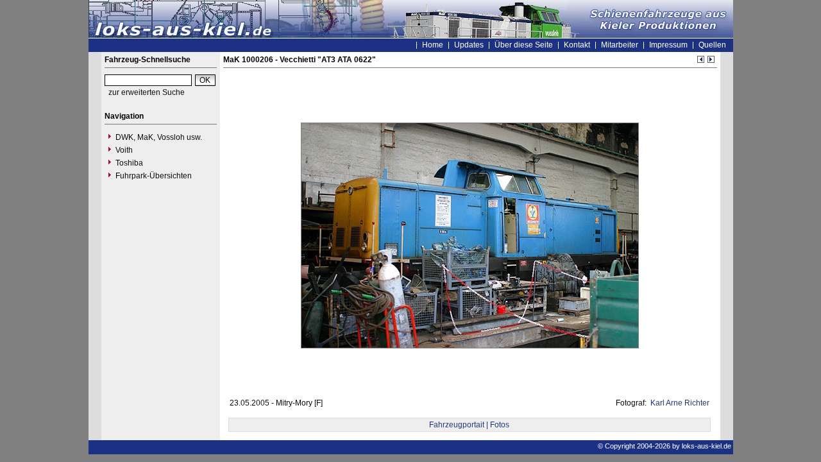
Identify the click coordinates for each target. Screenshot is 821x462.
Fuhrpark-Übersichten (153, 175)
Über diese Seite (524, 44)
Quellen (712, 44)
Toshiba (129, 162)
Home (432, 44)
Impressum (668, 44)
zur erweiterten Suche (146, 92)
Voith (124, 150)
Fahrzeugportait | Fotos (469, 424)
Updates (469, 44)
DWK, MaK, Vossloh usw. (158, 137)
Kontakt (577, 44)
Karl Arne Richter (678, 402)
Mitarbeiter (619, 44)
